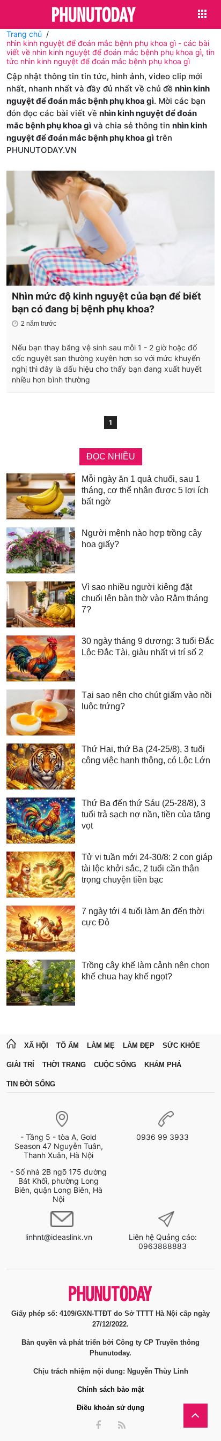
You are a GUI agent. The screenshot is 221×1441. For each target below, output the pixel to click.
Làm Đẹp (138, 1045)
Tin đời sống (30, 1084)
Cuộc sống (115, 1065)
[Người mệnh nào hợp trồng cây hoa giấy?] (40, 550)
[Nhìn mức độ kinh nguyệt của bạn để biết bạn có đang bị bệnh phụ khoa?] (110, 228)
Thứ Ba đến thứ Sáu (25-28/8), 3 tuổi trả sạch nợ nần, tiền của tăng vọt (146, 814)
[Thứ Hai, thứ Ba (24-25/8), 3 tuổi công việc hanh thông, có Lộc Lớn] (40, 767)
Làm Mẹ (101, 1045)
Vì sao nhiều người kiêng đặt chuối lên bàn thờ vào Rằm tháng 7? (145, 598)
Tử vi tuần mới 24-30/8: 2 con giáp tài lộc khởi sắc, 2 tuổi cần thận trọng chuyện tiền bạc (147, 868)
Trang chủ (24, 34)
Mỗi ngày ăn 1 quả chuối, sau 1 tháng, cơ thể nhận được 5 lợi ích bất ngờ (145, 490)
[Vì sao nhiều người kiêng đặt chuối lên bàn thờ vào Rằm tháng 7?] (40, 604)
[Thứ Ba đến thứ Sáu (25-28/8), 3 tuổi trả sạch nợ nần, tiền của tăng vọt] (40, 821)
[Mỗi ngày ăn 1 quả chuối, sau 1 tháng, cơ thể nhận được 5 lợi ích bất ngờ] (40, 496)
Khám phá (162, 1065)
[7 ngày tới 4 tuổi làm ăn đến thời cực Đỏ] (40, 929)
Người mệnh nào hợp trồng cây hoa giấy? (142, 538)
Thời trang (64, 1065)
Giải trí (20, 1065)
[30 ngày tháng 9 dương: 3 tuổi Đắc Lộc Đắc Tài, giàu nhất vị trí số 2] (40, 658)
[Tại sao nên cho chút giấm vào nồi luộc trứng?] (40, 712)
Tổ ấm (67, 1045)
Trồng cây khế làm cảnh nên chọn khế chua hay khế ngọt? (146, 971)
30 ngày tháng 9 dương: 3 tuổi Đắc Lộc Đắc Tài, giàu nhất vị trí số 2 (148, 647)
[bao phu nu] (94, 15)
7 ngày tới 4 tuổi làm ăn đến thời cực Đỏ (143, 917)
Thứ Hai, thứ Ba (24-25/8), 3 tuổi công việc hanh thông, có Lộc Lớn (146, 755)
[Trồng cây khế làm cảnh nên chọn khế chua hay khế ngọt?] (40, 983)
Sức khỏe (181, 1045)
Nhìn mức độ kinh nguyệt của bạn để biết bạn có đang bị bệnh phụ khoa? (106, 302)
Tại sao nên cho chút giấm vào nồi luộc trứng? (147, 701)
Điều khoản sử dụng (110, 1408)
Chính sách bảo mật (110, 1389)
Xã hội (36, 1045)
